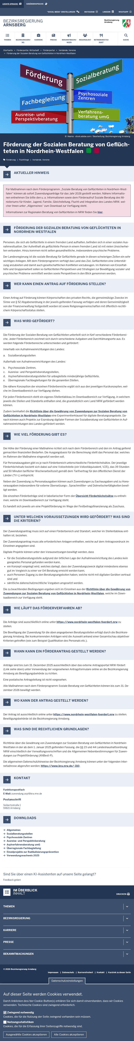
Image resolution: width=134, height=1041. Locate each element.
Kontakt (100, 972)
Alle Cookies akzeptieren (69, 1034)
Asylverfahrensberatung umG (23, 844)
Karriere (9, 930)
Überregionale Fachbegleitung (24, 848)
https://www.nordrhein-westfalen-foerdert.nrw (87, 622)
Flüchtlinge (24, 160)
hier (100, 212)
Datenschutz (68, 972)
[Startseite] (117, 23)
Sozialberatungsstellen (20, 833)
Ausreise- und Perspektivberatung (26, 840)
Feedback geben (12, 879)
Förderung (11, 160)
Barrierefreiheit (85, 972)
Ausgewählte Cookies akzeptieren (26, 1034)
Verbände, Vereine (41, 160)
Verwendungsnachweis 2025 (23, 855)
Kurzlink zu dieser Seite (119, 972)
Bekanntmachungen (18, 954)
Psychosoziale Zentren (19, 837)
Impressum (53, 972)
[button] (63, 12)
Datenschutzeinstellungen (67, 981)
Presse (8, 942)
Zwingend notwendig (20, 1012)
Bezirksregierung (16, 918)
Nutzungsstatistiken (20, 1022)
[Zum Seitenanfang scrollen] (127, 1035)
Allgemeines (13, 830)
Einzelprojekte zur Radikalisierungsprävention (33, 851)
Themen (9, 906)
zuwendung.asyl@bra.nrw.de (26, 793)
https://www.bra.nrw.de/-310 (60, 766)
